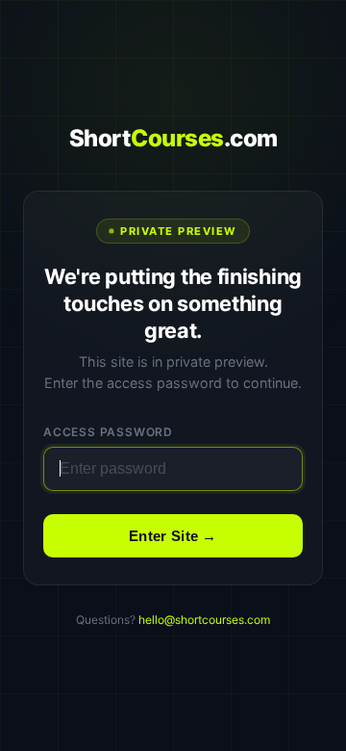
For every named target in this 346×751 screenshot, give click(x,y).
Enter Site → (173, 536)
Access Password (108, 432)
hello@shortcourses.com (204, 619)
